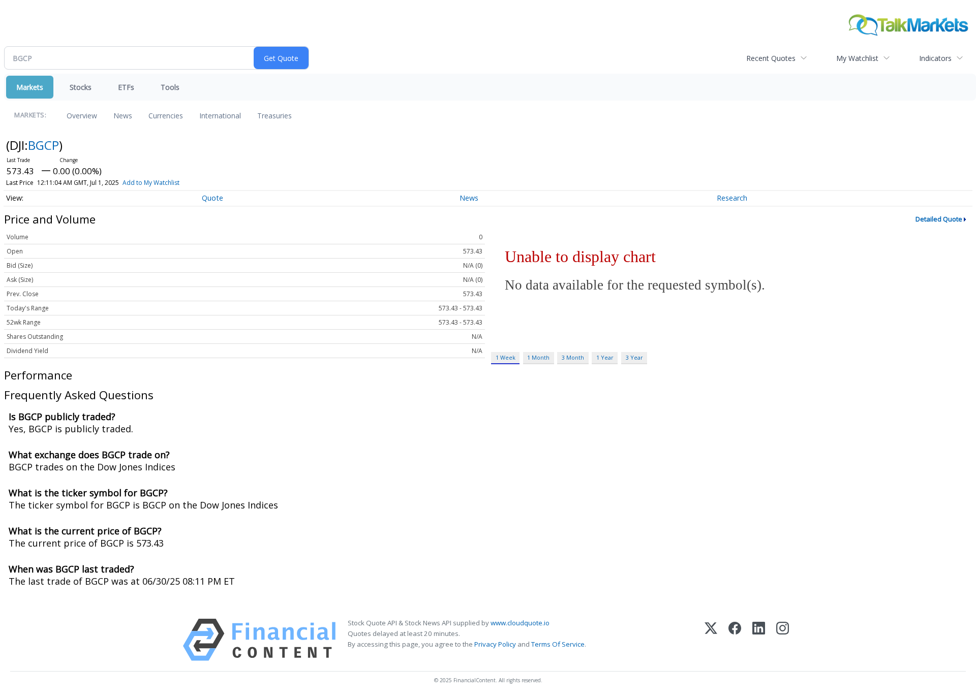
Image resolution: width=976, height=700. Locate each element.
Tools (170, 87)
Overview (82, 115)
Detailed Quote (939, 219)
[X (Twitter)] (710, 640)
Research (732, 198)
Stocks (81, 87)
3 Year (634, 357)
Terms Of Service (558, 644)
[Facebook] (734, 640)
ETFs (126, 87)
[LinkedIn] (758, 640)
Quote (212, 198)
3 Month (573, 357)
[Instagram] (782, 640)
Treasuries (274, 115)
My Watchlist (857, 58)
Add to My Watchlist (151, 182)
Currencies (165, 115)
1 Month (538, 357)
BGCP (43, 145)
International (220, 115)
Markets (29, 87)
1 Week (505, 357)
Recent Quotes (771, 58)
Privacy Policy (495, 644)
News (122, 115)
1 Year (605, 357)
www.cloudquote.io (520, 622)
